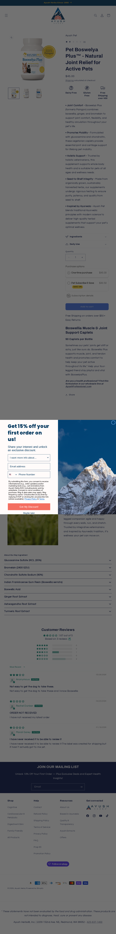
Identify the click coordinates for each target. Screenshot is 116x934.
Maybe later (29, 513)
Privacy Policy (30, 499)
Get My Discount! (29, 506)
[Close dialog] (113, 422)
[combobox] (28, 457)
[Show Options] (48, 457)
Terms (41, 499)
